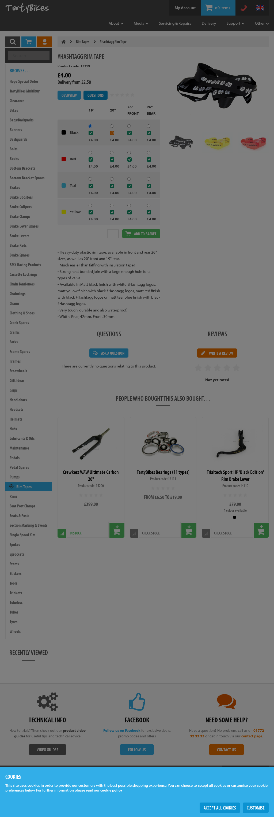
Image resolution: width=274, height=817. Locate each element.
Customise (256, 808)
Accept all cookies (220, 808)
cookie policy (111, 790)
